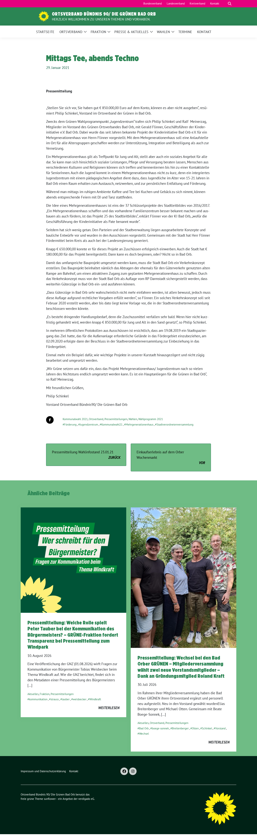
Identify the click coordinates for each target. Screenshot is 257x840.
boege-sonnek (160, 728)
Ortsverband (96, 419)
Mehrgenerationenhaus (139, 424)
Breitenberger (180, 728)
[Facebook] (124, 771)
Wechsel (144, 733)
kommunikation (38, 699)
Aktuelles (33, 694)
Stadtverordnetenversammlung (175, 424)
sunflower (50, 799)
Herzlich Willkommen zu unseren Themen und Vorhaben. (101, 19)
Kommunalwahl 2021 (75, 419)
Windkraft (95, 699)
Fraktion (44, 694)
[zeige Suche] (229, 3)
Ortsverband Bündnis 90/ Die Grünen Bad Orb (104, 14)
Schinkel (207, 728)
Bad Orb (144, 728)
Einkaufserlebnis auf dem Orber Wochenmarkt (171, 457)
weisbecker (79, 699)
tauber (66, 699)
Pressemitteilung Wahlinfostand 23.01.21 (86, 455)
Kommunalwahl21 (111, 424)
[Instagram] (133, 771)
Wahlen (132, 419)
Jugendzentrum (89, 424)
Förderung (70, 424)
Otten (195, 728)
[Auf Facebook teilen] (50, 420)
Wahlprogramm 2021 (150, 419)
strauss (55, 699)
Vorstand (220, 728)
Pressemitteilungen (115, 419)
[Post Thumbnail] (73, 559)
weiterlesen (108, 708)
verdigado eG (86, 799)
